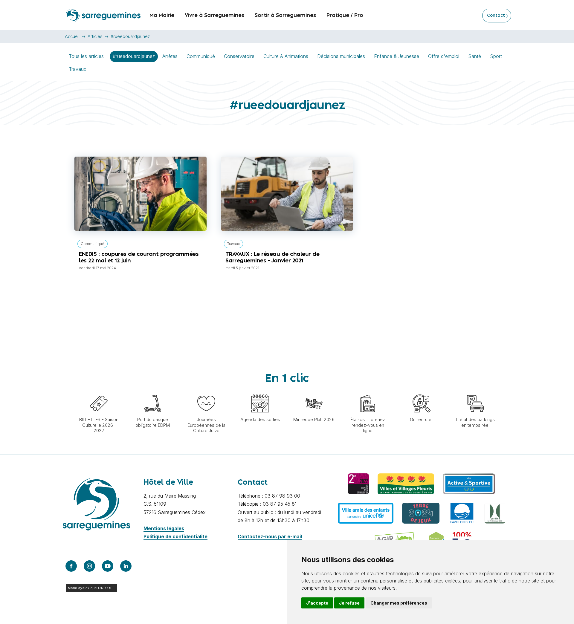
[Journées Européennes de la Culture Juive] (206, 391)
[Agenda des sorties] (260, 391)
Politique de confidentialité (175, 536)
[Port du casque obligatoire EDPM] (152, 391)
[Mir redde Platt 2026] (314, 391)
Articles (95, 36)
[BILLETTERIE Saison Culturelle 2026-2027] (99, 391)
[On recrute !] (421, 391)
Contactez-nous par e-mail (270, 536)
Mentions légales (164, 528)
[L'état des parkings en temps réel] (475, 391)
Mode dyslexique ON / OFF (91, 588)
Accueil (72, 36)
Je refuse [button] (349, 602)
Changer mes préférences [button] (398, 602)
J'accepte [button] (317, 602)
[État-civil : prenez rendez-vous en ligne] (368, 391)
